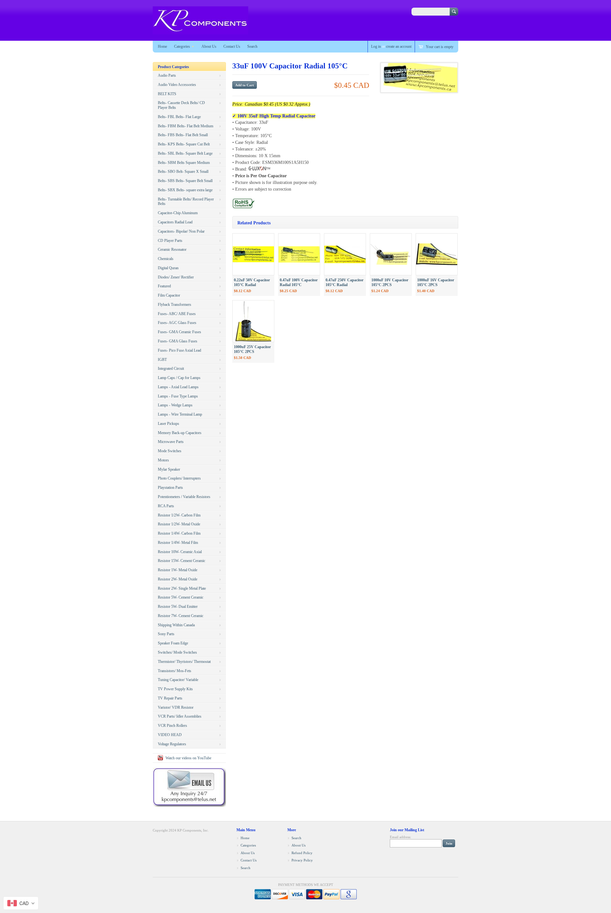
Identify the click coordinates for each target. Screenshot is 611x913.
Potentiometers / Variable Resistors (184, 497)
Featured (164, 286)
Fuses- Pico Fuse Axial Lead (179, 350)
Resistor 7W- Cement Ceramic (180, 616)
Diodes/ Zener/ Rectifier (176, 277)
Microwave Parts (171, 441)
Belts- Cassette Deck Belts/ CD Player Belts (181, 105)
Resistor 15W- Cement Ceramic (181, 560)
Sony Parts (166, 634)
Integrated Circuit (171, 368)
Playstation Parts (170, 487)
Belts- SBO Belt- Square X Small (183, 171)
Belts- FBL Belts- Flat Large (179, 117)
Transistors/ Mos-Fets (174, 671)
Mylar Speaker (169, 469)
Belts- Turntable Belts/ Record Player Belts (186, 201)
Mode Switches (169, 451)
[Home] (200, 31)
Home (162, 46)
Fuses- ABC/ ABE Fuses (177, 314)
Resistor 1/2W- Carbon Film (179, 515)
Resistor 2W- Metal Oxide (177, 579)
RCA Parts (166, 506)
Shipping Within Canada (176, 625)
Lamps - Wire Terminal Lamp (180, 414)
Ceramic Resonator (172, 249)
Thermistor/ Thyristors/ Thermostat (184, 661)
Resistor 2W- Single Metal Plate (182, 588)
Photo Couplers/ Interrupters (179, 478)
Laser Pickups (168, 423)
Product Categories (173, 67)
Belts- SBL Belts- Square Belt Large (185, 153)
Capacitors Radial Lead (175, 222)
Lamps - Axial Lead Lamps (178, 387)
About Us (208, 46)
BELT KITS (167, 94)
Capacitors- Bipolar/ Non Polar (181, 231)
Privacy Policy (302, 860)
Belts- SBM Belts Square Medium (184, 162)
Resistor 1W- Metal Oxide (177, 570)
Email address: (400, 837)
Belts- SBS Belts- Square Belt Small (185, 181)
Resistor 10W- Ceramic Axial (180, 552)
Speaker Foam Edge (173, 643)
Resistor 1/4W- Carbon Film (179, 533)
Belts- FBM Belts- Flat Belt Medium (185, 126)
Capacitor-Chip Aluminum (178, 213)
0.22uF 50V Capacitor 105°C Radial (252, 282)
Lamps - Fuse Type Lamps (178, 396)
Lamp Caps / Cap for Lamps (179, 378)
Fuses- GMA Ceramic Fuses (179, 332)
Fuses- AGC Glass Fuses (177, 322)
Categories (182, 46)
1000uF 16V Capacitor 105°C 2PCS (435, 282)
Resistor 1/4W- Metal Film (178, 542)
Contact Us (231, 46)
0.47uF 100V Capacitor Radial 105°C (299, 282)
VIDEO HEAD (170, 735)
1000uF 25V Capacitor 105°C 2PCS (252, 349)
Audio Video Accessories (177, 84)
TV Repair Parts (170, 698)
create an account (398, 46)
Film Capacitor (169, 295)
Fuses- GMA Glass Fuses (177, 341)
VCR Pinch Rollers (172, 725)
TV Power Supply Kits (175, 689)
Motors (163, 460)
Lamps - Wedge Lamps (175, 405)
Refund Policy (302, 853)
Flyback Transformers (174, 304)
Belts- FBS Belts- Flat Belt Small (183, 135)
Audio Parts (167, 75)
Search (252, 46)
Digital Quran (168, 268)
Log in (376, 46)
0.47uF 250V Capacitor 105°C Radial (344, 282)
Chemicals (165, 258)
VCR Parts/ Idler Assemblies (179, 716)
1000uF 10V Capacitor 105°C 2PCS (389, 282)
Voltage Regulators (172, 744)
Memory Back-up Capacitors (179, 433)
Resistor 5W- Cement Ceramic (180, 597)
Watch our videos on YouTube (188, 758)
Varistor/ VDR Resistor (175, 707)
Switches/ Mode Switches (177, 652)
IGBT (162, 359)
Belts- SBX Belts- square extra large (185, 190)
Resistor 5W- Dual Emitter (178, 606)
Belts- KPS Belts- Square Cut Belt (184, 144)
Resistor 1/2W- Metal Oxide (179, 524)
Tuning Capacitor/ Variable (178, 680)
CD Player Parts (170, 240)
